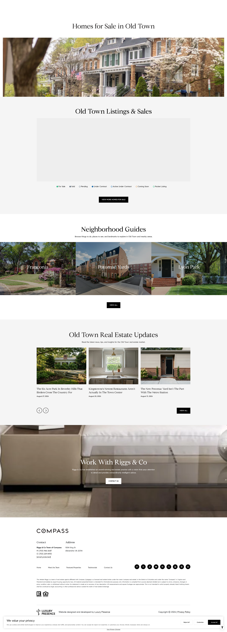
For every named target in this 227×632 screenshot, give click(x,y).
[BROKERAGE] (188, 566)
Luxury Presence (102, 612)
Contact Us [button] (113, 481)
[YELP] (168, 566)
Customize (200, 622)
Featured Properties (73, 568)
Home (39, 568)
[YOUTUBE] (156, 566)
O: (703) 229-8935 (44, 554)
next (45, 410)
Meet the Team (53, 568)
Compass (88, 579)
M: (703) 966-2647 (44, 551)
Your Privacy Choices (113, 629)
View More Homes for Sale (113, 200)
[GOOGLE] (181, 566)
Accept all (214, 622)
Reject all (187, 622)
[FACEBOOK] (137, 566)
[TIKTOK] (149, 566)
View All (114, 305)
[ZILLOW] (175, 566)
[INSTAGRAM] (143, 566)
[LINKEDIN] (162, 566)
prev (39, 410)
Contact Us (108, 568)
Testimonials (92, 568)
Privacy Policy (183, 612)
